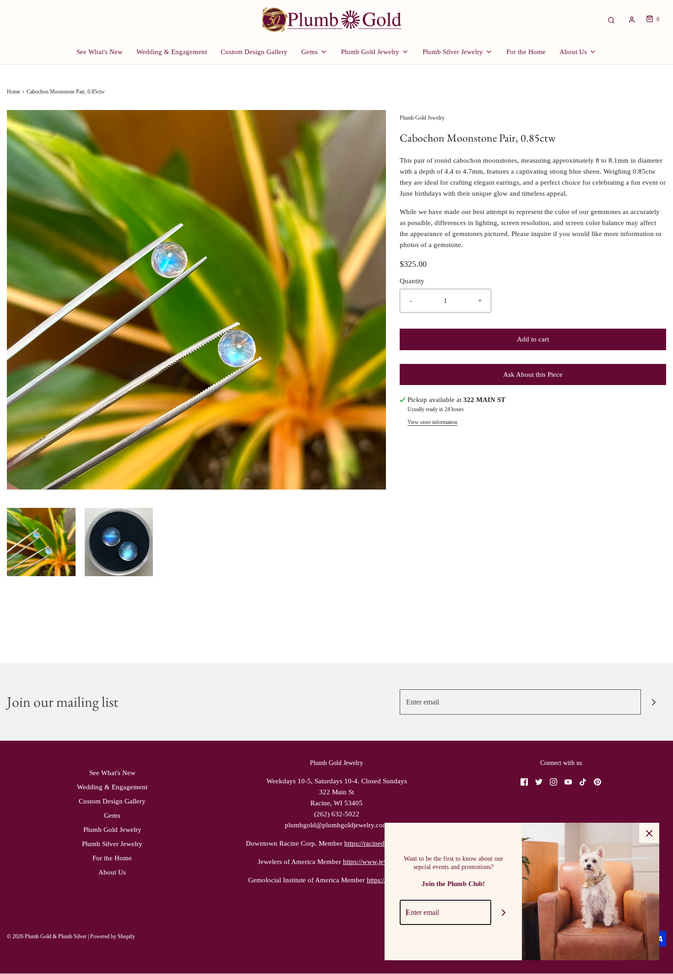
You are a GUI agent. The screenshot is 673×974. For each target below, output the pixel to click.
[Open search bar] (611, 19)
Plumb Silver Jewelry (112, 843)
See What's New (99, 51)
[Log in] (631, 19)
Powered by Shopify (112, 936)
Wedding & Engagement (171, 51)
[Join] (653, 702)
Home (13, 91)
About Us (112, 872)
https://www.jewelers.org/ (379, 861)
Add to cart (533, 339)
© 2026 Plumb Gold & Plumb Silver (47, 936)
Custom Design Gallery (254, 51)
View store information (432, 422)
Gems (112, 815)
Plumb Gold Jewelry (112, 829)
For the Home (526, 51)
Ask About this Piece (533, 374)
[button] (41, 542)
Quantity (412, 281)
